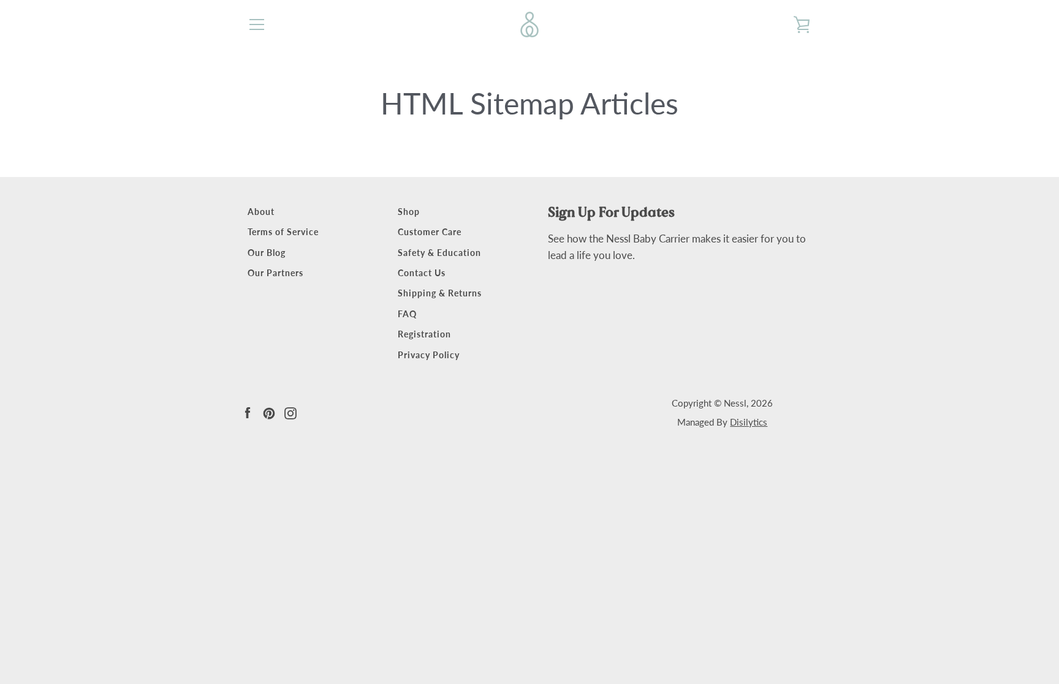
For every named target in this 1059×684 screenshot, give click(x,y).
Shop (409, 211)
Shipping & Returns (440, 293)
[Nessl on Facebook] (247, 412)
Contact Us (422, 273)
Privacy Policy (429, 355)
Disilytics (748, 421)
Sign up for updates (611, 212)
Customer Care (429, 232)
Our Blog (267, 252)
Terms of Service (283, 232)
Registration (424, 334)
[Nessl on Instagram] (290, 412)
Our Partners (275, 273)
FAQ (407, 314)
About (261, 211)
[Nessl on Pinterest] (269, 412)
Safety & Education (439, 252)
